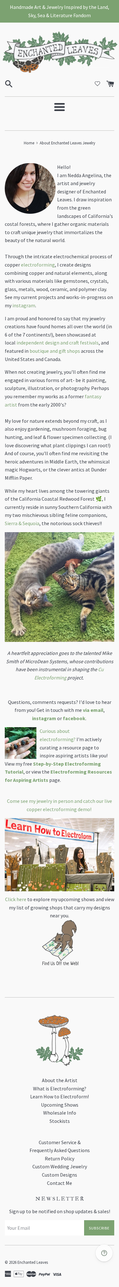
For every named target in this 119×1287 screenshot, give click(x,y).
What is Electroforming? (59, 1088)
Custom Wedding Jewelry (59, 1166)
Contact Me (59, 1183)
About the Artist (59, 1080)
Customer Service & (60, 1142)
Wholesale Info (59, 1113)
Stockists (60, 1121)
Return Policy (59, 1158)
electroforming (38, 264)
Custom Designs (59, 1175)
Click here (15, 899)
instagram (23, 305)
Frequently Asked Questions (60, 1150)
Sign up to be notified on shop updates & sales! (59, 1211)
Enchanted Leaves (32, 1262)
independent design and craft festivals (58, 342)
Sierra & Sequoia (22, 523)
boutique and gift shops (55, 351)
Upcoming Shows (59, 1105)
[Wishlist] (97, 84)
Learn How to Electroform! (59, 1096)
